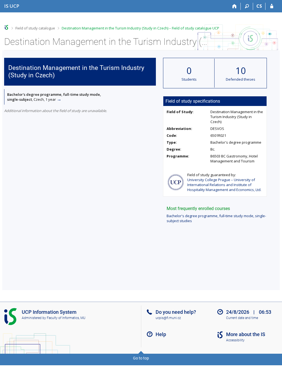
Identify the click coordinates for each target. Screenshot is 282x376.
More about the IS (245, 334)
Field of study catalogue (35, 28)
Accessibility (235, 340)
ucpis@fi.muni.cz (168, 318)
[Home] (234, 6)
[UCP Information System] (6, 27)
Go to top (141, 358)
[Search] (247, 6)
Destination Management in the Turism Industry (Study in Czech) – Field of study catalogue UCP (140, 28)
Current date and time (242, 318)
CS (259, 6)
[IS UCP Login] (271, 6)
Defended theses (240, 79)
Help (161, 334)
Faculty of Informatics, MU (66, 318)
